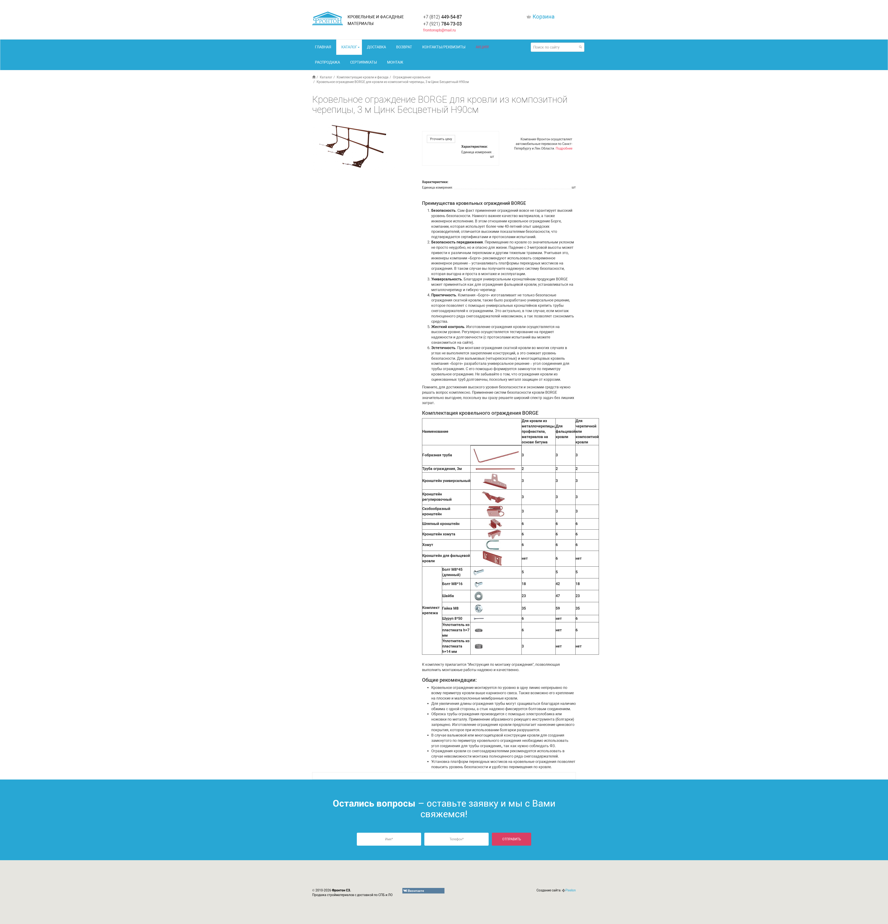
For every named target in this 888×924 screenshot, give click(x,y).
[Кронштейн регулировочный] (495, 496)
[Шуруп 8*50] (479, 618)
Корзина (544, 16)
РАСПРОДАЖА (327, 62)
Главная (323, 47)
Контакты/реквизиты (444, 47)
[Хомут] (493, 545)
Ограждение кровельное (411, 77)
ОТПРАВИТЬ (511, 839)
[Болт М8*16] (479, 584)
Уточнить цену (441, 139)
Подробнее (564, 148)
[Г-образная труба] (496, 455)
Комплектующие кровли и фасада (362, 77)
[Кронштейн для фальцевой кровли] (493, 558)
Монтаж (395, 62)
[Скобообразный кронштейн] (496, 511)
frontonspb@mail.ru (439, 30)
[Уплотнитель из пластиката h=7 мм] (479, 630)
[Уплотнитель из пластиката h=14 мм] (479, 646)
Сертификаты (363, 62)
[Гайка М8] (479, 608)
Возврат (404, 47)
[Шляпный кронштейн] (495, 523)
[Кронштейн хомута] (494, 534)
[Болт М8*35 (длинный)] (479, 572)
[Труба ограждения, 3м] (496, 468)
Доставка (376, 47)
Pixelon (570, 890)
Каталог (349, 47)
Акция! (482, 47)
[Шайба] (479, 596)
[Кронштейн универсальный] (495, 480)
